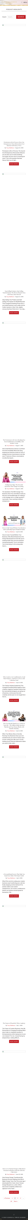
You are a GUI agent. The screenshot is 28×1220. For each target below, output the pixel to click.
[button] (21, 17)
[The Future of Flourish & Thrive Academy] (14, 963)
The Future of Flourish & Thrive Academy (14, 1023)
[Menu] (14, 1215)
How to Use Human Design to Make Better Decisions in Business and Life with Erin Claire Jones (14, 1170)
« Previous (7, 1198)
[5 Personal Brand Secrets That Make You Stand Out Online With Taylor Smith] (14, 814)
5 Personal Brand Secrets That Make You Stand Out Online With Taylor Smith (14, 875)
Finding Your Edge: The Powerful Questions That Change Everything (14, 485)
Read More (14, 163)
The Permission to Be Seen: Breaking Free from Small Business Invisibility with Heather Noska (14, 441)
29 (11, 1201)
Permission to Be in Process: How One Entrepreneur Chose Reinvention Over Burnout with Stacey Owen (14, 143)
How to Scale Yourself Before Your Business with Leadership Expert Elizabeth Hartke (14, 528)
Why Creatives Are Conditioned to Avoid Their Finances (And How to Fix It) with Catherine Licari (14, 678)
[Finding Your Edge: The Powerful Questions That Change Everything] (14, 476)
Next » (16, 1201)
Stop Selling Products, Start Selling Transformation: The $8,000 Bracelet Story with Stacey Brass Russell (14, 292)
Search (4, 17)
